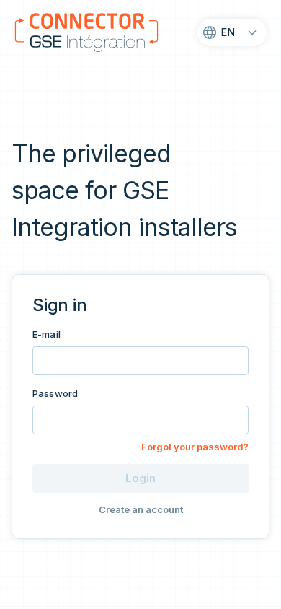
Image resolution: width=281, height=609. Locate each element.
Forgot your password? (195, 447)
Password (55, 393)
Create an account (141, 509)
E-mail (46, 334)
